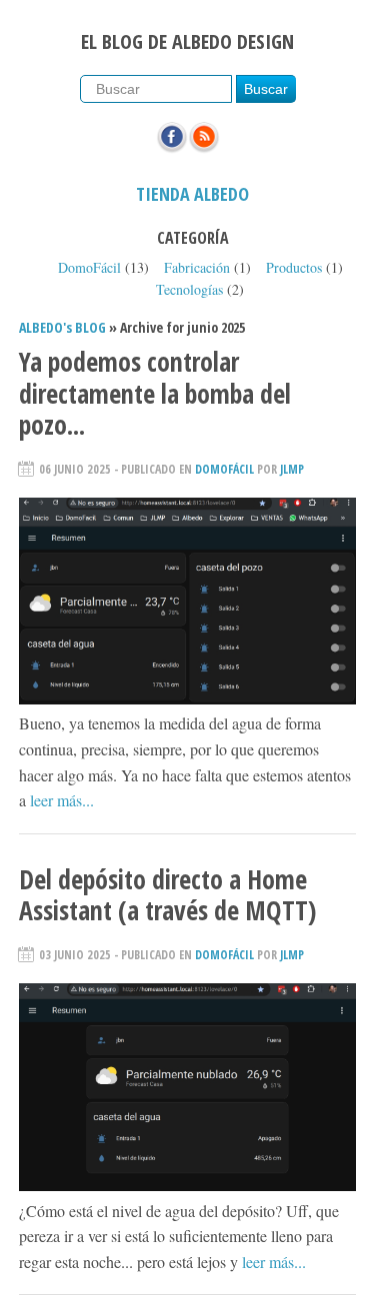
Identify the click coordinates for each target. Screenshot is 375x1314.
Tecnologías (189, 289)
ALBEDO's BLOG (62, 327)
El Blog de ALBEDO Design (187, 41)
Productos (294, 267)
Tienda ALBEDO (192, 194)
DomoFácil (89, 267)
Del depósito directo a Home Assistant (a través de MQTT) (167, 894)
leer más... (62, 799)
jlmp (292, 469)
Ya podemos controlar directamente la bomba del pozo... (155, 393)
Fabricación (197, 267)
